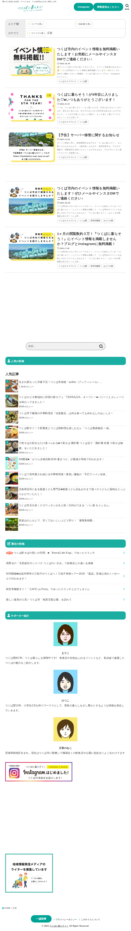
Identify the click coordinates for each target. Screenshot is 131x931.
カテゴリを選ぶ (38, 33)
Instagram (83, 6)
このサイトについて (90, 919)
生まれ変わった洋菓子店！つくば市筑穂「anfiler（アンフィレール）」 (60, 382)
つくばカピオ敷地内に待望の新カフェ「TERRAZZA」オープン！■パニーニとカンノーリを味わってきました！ (71, 399)
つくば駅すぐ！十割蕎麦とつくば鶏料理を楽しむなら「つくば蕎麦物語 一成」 (65, 428)
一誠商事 (41, 918)
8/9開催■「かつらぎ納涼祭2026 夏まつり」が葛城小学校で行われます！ (61, 459)
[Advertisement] (65, 173)
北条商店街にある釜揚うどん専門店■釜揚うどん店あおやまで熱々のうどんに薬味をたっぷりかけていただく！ (72, 492)
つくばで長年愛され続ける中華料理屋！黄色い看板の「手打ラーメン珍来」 (63, 474)
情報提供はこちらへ (108, 6)
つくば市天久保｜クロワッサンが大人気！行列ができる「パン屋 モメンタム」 (65, 505)
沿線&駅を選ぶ (85, 24)
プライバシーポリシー (66, 919)
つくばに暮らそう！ (59, 926)
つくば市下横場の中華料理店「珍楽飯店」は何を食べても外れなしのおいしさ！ (66, 413)
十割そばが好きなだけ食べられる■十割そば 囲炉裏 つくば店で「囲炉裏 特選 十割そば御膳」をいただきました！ (71, 446)
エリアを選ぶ (37, 24)
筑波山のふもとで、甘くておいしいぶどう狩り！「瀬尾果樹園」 (57, 520)
